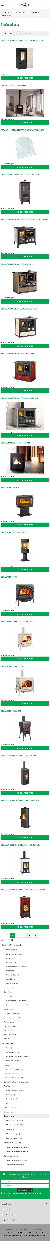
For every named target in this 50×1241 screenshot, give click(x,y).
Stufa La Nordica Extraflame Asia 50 (18, 756)
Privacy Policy (37, 1230)
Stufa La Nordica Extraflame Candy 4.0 (20, 800)
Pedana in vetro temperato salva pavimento (22, 130)
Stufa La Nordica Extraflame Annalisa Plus (22, 41)
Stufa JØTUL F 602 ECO (11, 711)
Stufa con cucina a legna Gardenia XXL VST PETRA (25, 219)
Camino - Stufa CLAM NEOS (13, 85)
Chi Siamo (9, 1230)
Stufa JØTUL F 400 (9, 577)
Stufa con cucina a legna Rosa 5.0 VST (19, 309)
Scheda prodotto (25, 78)
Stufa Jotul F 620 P (10, 488)
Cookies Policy (22, 1230)
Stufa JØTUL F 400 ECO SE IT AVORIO (17, 621)
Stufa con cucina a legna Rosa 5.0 (17, 264)
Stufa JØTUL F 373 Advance (13, 532)
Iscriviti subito (25, 1190)
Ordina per (8, 33)
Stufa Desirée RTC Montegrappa (16, 443)
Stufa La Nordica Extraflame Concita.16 (20, 845)
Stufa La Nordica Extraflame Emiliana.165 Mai (23, 889)
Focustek (29, 1235)
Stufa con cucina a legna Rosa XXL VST (19, 398)
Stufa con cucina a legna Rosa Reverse (19, 353)
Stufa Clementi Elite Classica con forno (20, 175)
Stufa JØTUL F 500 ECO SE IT (13, 666)
